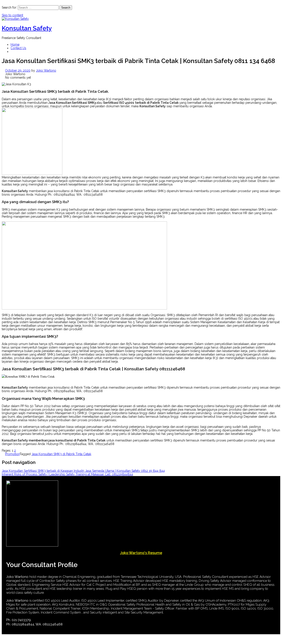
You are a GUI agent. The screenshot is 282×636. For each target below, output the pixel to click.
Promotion (12, 454)
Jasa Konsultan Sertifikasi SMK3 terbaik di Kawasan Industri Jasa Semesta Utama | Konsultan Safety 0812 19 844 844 (83, 471)
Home (15, 44)
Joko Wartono (46, 70)
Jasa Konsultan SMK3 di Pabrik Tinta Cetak (61, 454)
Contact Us (18, 48)
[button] (12, 51)
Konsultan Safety (27, 28)
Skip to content (12, 15)
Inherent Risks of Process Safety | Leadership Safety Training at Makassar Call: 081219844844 (67, 474)
